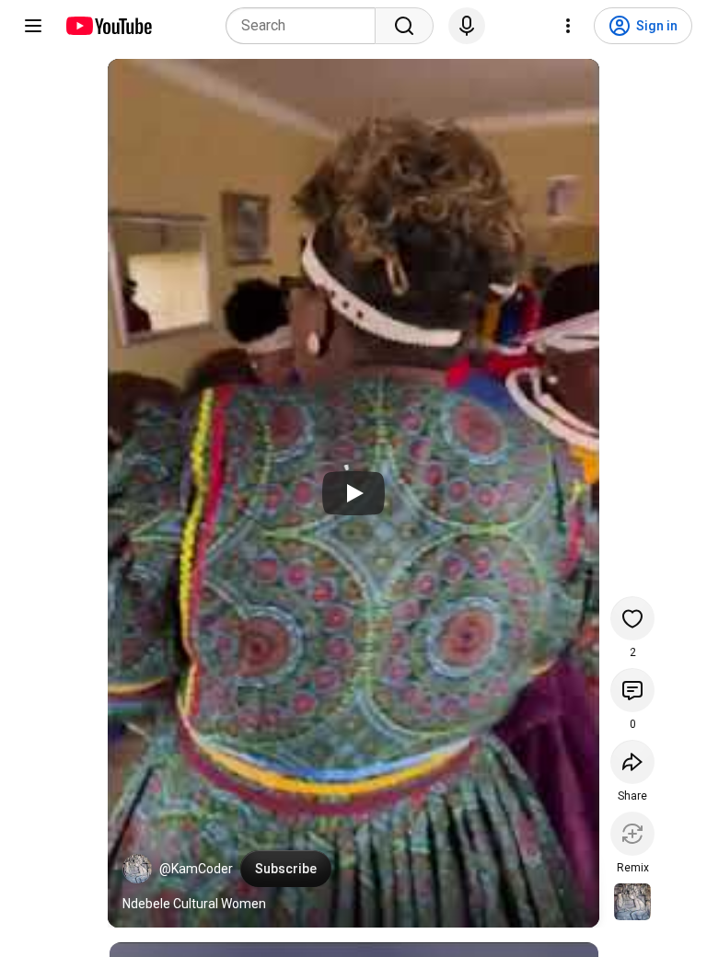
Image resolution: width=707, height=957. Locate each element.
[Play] (353, 493)
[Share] (632, 762)
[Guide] (33, 26)
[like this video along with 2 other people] (632, 618)
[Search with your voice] (466, 25)
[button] (137, 868)
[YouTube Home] (108, 26)
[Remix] (632, 834)
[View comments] (632, 690)
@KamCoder (196, 868)
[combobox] (306, 26)
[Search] (404, 25)
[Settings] (568, 26)
